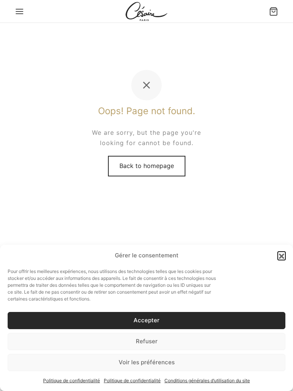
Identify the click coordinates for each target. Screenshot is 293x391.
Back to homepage (146, 166)
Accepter (146, 320)
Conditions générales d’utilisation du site (207, 380)
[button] (281, 255)
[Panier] (273, 11)
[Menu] (19, 11)
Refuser (147, 341)
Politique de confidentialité (71, 380)
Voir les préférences (147, 362)
